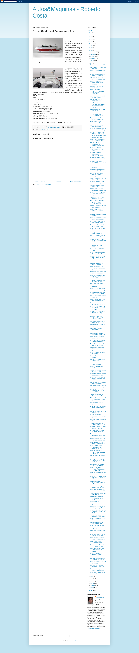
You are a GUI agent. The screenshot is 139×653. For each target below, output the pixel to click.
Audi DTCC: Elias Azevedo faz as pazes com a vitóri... (98, 370)
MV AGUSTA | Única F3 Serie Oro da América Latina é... (97, 133)
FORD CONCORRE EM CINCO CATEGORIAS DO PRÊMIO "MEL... (97, 452)
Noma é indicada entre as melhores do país (97, 125)
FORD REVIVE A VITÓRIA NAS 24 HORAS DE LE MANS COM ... (98, 478)
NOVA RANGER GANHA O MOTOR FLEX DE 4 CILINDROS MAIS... (97, 202)
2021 (90, 30)
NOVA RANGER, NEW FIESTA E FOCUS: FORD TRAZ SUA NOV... (98, 399)
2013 (90, 48)
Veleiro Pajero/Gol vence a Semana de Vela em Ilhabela (97, 550)
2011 (90, 590)
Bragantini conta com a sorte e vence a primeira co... (98, 374)
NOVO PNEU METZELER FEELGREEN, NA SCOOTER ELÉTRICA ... (97, 154)
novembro (93, 54)
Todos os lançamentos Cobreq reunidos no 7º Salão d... (98, 136)
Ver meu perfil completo (93, 628)
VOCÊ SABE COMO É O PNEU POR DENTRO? (98, 494)
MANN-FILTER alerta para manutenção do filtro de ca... (98, 486)
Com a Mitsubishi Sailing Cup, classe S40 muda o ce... (98, 431)
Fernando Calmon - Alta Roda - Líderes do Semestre (98, 427)
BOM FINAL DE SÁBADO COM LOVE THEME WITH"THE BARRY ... (98, 379)
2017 (90, 39)
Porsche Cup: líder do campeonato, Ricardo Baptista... (96, 211)
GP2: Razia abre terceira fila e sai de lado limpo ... (98, 166)
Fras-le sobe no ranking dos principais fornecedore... (97, 300)
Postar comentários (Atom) (44, 184)
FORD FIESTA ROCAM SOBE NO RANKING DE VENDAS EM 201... (98, 308)
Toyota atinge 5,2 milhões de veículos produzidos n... (97, 118)
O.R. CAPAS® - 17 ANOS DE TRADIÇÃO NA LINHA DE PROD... (97, 257)
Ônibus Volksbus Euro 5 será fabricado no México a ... (97, 75)
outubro (92, 56)
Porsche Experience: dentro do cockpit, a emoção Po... (98, 507)
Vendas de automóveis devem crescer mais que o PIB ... (98, 186)
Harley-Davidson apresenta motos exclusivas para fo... (97, 321)
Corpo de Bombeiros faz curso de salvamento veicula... (98, 222)
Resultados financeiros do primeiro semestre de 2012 (98, 158)
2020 (90, 32)
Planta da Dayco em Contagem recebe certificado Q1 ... (98, 218)
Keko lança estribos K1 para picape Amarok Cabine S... (97, 303)
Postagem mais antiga (75, 181)
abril (91, 581)
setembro (93, 58)
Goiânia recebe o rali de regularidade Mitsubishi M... (98, 189)
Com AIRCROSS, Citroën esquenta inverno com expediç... (96, 175)
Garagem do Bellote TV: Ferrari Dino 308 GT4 (98, 178)
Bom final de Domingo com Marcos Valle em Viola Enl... (98, 337)
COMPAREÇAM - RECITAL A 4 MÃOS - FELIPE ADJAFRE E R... (98, 408)
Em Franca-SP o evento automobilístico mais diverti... (96, 245)
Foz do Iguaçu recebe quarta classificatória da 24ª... (97, 232)
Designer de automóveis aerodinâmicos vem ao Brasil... (96, 498)
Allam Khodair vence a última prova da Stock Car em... (97, 531)
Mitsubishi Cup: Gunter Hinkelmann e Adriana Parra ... (98, 163)
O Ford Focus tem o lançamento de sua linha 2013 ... (97, 503)
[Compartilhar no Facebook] (72, 127)
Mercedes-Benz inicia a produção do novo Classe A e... (98, 435)
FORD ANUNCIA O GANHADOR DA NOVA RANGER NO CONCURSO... (96, 92)
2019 (90, 34)
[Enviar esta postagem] (63, 127)
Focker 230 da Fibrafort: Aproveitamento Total (96, 403)
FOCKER (48, 129)
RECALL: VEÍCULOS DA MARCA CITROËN (96, 264)
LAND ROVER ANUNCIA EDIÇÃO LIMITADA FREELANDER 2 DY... (96, 447)
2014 (90, 45)
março (92, 583)
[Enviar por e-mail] (66, 127)
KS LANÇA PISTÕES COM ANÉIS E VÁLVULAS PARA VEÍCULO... (98, 461)
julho (91, 63)
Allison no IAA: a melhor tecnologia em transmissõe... (98, 78)
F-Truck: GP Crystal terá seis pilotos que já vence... (97, 229)
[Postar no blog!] (68, 127)
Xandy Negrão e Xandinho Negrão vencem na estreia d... (97, 349)
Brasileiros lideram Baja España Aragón (96, 367)
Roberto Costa (100, 597)
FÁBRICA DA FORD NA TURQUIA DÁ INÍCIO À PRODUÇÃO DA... (96, 101)
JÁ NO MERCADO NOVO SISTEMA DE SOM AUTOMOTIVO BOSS (96, 114)
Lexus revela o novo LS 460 (97, 65)
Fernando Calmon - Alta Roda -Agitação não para (98, 215)
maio (91, 579)
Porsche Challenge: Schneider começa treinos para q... (98, 206)
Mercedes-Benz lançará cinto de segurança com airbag (97, 289)
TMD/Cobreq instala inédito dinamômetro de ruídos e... (97, 515)
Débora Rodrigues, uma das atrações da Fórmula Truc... (98, 253)
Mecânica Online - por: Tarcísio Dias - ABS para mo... (98, 96)
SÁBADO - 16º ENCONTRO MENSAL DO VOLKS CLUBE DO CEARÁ (97, 313)
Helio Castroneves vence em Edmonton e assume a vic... (98, 334)
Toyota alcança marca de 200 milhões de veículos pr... (97, 280)
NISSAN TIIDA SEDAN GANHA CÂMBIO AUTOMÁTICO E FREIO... (98, 511)
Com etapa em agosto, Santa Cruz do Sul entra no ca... (97, 439)
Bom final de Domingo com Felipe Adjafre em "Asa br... (97, 538)
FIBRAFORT (42, 129)
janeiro (92, 587)
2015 (90, 43)
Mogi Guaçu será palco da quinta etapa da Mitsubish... (98, 490)
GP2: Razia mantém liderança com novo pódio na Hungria (98, 129)
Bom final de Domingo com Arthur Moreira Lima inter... (97, 122)
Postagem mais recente (39, 181)
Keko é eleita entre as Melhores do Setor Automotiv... (95, 555)
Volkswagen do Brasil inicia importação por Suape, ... (97, 198)
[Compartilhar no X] (70, 127)
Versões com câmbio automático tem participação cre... (98, 416)
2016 (90, 41)
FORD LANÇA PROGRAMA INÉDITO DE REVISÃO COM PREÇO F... (98, 527)
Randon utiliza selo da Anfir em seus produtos (98, 412)
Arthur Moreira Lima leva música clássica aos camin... (98, 443)
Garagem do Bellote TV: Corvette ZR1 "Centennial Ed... (97, 268)
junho (92, 576)
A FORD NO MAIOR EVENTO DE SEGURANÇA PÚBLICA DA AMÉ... (98, 241)
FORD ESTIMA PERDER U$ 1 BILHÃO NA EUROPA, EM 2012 (98, 194)
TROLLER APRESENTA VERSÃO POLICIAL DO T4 (97, 424)
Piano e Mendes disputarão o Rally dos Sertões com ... (97, 545)
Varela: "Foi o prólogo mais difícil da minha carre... (97, 395)
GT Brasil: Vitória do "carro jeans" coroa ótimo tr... (97, 363)
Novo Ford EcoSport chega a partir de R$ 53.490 (97, 522)
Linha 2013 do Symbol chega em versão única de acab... (98, 71)
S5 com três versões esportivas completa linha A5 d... (98, 272)
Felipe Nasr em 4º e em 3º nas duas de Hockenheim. (98, 344)
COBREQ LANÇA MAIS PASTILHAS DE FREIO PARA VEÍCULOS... (96, 318)
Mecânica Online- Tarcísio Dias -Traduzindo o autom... (98, 420)
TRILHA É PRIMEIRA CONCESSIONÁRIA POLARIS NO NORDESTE (97, 144)
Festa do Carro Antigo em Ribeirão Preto (96, 87)
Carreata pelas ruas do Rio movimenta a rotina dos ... (97, 566)
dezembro (93, 52)
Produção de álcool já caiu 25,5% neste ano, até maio (97, 182)
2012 (90, 50)
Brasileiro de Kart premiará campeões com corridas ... (97, 569)
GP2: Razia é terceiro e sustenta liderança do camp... (96, 149)
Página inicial (57, 181)
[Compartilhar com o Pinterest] (73, 127)
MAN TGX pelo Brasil (95, 261)
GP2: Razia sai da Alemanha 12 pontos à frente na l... (97, 341)
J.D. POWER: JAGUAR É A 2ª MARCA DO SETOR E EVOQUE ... (97, 106)
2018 (90, 36)
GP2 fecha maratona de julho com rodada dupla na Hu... (97, 293)
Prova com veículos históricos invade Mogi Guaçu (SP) (98, 225)
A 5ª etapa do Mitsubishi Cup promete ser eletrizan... (97, 236)
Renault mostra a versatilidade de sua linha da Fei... (98, 383)
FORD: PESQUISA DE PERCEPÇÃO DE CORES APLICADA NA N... (97, 469)
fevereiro (92, 585)
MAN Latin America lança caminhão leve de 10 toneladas (96, 285)
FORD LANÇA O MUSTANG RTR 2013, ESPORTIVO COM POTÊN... (97, 277)
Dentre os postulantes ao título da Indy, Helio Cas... (98, 360)
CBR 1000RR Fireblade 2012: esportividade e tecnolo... (98, 573)
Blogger (77, 641)
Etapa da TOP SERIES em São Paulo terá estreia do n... (98, 542)
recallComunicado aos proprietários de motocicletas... (96, 330)
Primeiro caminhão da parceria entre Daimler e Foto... (98, 170)
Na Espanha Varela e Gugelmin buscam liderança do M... (98, 483)
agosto (92, 60)
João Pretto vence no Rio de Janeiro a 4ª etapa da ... (97, 535)
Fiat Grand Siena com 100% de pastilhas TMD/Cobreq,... (98, 386)
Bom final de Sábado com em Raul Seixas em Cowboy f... (98, 140)
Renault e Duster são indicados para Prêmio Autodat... (96, 83)
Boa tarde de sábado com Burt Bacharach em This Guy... (98, 559)
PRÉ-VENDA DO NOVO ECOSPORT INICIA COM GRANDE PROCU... (97, 391)
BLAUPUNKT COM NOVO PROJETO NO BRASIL (97, 465)
